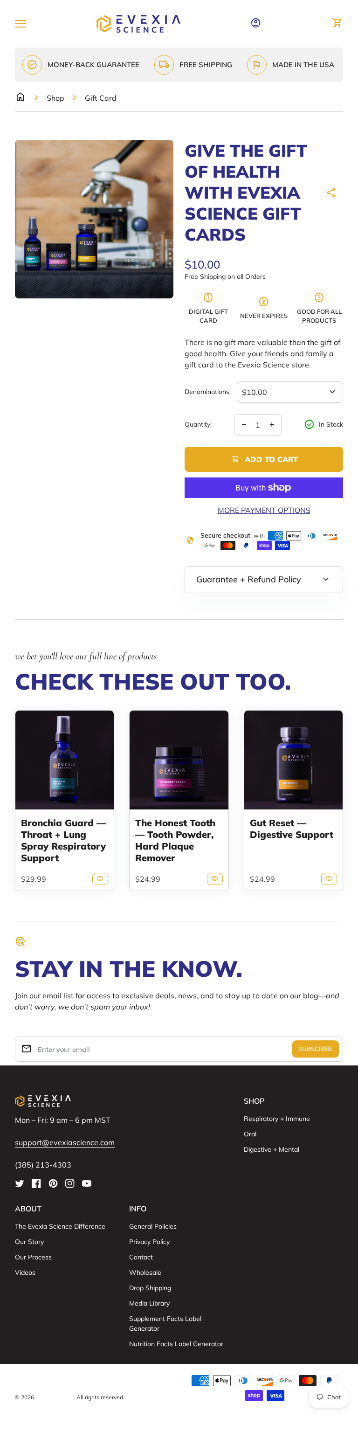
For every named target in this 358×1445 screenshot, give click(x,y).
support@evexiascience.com (65, 1142)
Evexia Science (54, 1397)
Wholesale (145, 1272)
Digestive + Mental (271, 1149)
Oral (250, 1134)
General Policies (153, 1226)
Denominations (207, 392)
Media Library (149, 1303)
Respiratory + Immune (277, 1118)
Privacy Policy (149, 1242)
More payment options (264, 510)
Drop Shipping (150, 1288)
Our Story (29, 1242)
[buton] (93, 1380)
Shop (55, 98)
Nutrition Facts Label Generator (176, 1344)
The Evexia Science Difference (60, 1226)
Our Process (33, 1257)
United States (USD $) (59, 1380)
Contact (141, 1257)
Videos (25, 1272)
